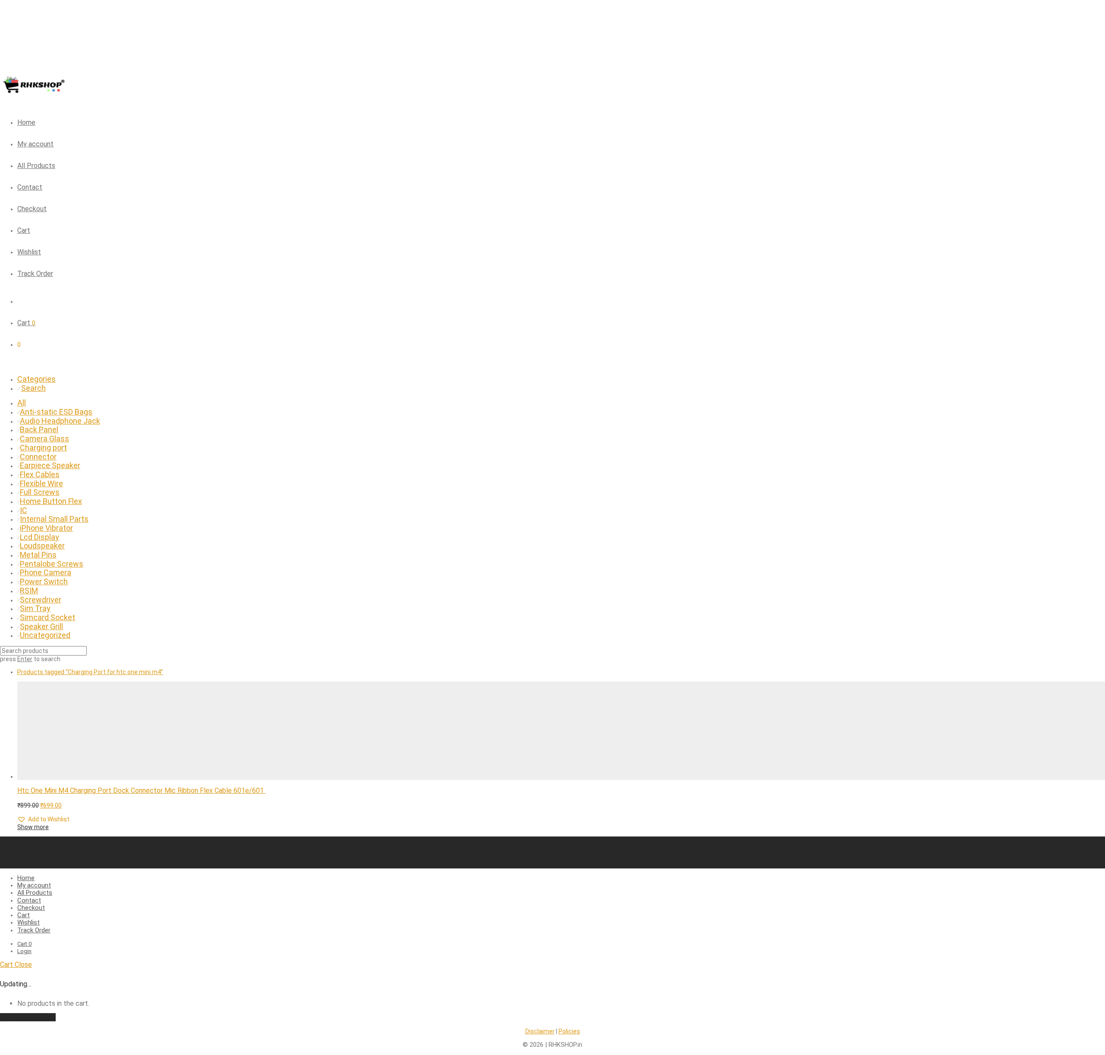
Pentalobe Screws (51, 563)
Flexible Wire (41, 483)
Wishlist (29, 252)
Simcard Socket (47, 617)
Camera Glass (44, 438)
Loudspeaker (42, 545)
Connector (38, 456)
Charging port (43, 447)
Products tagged (90, 671)
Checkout (32, 209)
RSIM (29, 590)
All (21, 402)
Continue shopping (28, 1017)
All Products (36, 166)
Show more (33, 827)
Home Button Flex (51, 501)
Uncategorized (45, 635)
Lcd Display (39, 537)
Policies (569, 1031)
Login (24, 951)
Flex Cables (40, 474)
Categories (36, 378)
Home (26, 122)
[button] (43, 819)
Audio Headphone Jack (60, 420)
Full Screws (40, 492)
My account (35, 144)
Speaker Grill (41, 626)
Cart (23, 230)
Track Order (35, 273)
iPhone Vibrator (46, 527)
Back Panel (39, 429)
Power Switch (44, 581)
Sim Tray (35, 608)
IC (23, 510)
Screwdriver (40, 599)
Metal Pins (38, 554)
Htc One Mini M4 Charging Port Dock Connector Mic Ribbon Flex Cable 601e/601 (141, 790)
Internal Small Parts (54, 518)
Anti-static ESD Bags (56, 411)
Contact (29, 187)
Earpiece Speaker (50, 465)
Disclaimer (540, 1031)
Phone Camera (45, 572)
